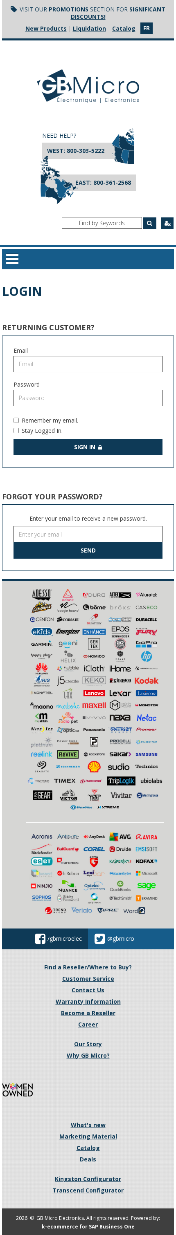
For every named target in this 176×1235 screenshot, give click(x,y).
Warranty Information (88, 1001)
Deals (88, 1159)
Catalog (123, 28)
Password (27, 384)
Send (88, 550)
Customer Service (88, 978)
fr (146, 28)
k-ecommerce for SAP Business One (88, 1226)
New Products (46, 28)
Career (88, 1024)
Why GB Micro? (88, 1055)
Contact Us (88, 990)
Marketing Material (88, 1136)
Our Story (88, 1044)
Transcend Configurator (88, 1190)
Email (21, 350)
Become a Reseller (88, 1013)
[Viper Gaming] (95, 795)
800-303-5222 (85, 150)
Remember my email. (50, 420)
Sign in (85, 447)
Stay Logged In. (42, 430)
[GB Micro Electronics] (88, 86)
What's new (88, 1125)
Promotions (68, 9)
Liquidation (89, 28)
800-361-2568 (112, 182)
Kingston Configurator (88, 1179)
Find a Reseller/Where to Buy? (88, 967)
